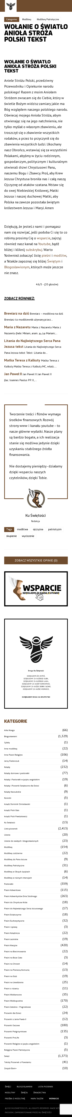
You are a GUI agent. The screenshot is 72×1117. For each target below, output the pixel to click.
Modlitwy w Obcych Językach (17, 872)
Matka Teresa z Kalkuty (22, 360)
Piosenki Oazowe (12, 1025)
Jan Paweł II (13, 374)
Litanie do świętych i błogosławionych (21, 841)
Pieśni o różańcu (11, 989)
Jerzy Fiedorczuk (11, 761)
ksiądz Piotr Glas (11, 810)
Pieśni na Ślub (10, 976)
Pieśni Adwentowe (12, 890)
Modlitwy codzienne (13, 853)
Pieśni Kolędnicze (12, 933)
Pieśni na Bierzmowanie (15, 951)
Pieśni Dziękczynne (12, 915)
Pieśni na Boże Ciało (13, 958)
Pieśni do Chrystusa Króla (15, 902)
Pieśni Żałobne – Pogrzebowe (17, 1007)
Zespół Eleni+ (10, 1068)
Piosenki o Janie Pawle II (15, 1019)
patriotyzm (55, 529)
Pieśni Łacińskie (11, 939)
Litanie (7, 835)
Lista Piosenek (45, 1086)
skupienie (11, 536)
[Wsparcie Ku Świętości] (36, 668)
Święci (6, 1056)
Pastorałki (8, 884)
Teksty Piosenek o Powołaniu (17, 1062)
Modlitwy (26, 19)
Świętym (53, 261)
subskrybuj (34, 249)
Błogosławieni (10, 736)
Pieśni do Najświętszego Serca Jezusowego (23, 908)
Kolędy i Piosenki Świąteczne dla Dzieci (21, 786)
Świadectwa (39, 1092)
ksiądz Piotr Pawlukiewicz (15, 816)
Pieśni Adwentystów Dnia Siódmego (20, 896)
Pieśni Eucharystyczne (14, 921)
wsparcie (43, 238)
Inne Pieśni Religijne (13, 755)
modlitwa (22, 529)
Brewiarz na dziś (16, 313)
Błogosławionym (17, 267)
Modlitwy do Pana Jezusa (15, 859)
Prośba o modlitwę (15, 1098)
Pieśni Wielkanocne (13, 995)
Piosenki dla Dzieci (12, 1013)
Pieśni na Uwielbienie (13, 982)
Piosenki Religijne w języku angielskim (21, 1044)
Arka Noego (9, 730)
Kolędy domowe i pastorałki (16, 773)
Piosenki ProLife (11, 1038)
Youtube (44, 244)
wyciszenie (28, 536)
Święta (24, 1092)
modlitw (59, 255)
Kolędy (7, 767)
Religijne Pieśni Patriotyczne (17, 1050)
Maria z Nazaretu (17, 327)
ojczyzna (38, 529)
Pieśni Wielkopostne (13, 1001)
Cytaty (7, 743)
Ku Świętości (9, 823)
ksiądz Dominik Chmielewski (17, 804)
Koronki (7, 798)
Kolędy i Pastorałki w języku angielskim (22, 780)
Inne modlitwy (10, 749)
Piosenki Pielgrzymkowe (15, 1031)
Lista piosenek (10, 829)
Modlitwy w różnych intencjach (18, 878)
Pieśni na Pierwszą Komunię (16, 970)
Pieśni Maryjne (10, 945)
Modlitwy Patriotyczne (48, 19)
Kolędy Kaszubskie (12, 792)
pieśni (46, 255)
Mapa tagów (37, 1098)
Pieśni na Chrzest (12, 964)
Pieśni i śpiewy (10, 927)
